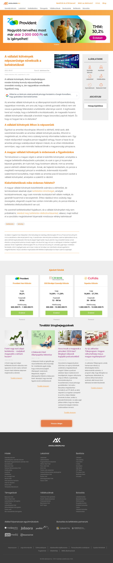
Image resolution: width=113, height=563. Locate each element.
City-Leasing (79, 459)
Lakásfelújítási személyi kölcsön (14, 459)
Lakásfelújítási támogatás (12, 501)
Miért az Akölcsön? (85, 3)
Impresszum (12, 548)
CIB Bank (78, 457)
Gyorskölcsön (89, 88)
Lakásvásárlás (44, 459)
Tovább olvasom (16, 378)
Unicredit (78, 476)
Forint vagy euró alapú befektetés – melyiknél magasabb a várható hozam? (15, 352)
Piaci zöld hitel (44, 466)
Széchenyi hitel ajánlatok (47, 497)
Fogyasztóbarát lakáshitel (48, 462)
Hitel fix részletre (9, 482)
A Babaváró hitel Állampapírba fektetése (41, 353)
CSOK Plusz (8, 503)
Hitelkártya (8, 474)
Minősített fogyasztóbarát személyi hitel (16, 462)
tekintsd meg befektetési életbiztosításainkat (37, 213)
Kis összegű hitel (10, 476)
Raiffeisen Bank (80, 474)
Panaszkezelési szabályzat (80, 548)
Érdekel (22, 313)
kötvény (20, 224)
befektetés (9, 224)
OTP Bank (79, 470)
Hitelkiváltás (101, 79)
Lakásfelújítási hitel (46, 474)
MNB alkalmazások (68, 551)
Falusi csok (8, 509)
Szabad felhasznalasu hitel (13, 468)
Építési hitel (43, 476)
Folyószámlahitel (45, 501)
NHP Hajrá (43, 505)
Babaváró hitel (101, 88)
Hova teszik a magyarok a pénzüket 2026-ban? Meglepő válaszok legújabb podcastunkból (69, 352)
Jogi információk (26, 548)
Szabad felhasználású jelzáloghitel (50, 472)
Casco (78, 507)
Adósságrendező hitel (46, 478)
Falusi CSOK (44, 480)
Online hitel (8, 485)
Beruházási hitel (45, 503)
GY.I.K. (97, 3)
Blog (104, 3)
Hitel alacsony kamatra (12, 480)
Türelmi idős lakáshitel (47, 470)
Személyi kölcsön (90, 70)
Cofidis (78, 464)
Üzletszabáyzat (41, 548)
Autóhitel (101, 70)
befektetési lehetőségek (43, 191)
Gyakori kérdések (99, 548)
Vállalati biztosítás (81, 509)
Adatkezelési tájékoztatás (58, 548)
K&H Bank (79, 468)
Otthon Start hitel (45, 464)
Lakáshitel (89, 79)
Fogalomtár (42, 551)
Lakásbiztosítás (80, 497)
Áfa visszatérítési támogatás (13, 511)
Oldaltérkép (54, 551)
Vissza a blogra (56, 423)
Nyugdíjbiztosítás (81, 503)
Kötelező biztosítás (81, 505)
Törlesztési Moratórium (11, 487)
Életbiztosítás (80, 501)
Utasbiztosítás (80, 511)
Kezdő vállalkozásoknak (47, 499)
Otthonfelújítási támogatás (13, 507)
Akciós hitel (8, 478)
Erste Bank (79, 466)
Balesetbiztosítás (81, 499)
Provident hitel (80, 472)
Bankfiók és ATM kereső (65, 3)
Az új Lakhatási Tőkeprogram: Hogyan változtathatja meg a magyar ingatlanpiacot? (95, 352)
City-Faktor (79, 462)
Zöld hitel (43, 468)
